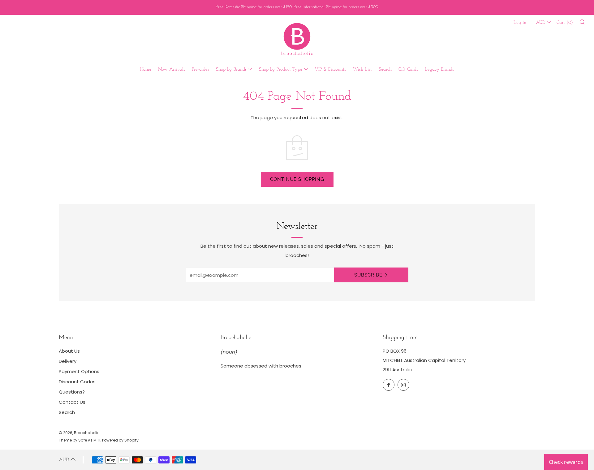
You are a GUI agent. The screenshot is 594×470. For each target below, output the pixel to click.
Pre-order (200, 69)
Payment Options (79, 371)
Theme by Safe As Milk (79, 440)
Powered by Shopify (120, 440)
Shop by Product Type (280, 69)
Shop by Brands (231, 69)
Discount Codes (77, 381)
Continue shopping (297, 179)
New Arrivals (171, 69)
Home (145, 69)
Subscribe (368, 275)
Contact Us (72, 402)
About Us (69, 351)
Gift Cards (408, 69)
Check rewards (566, 462)
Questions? (72, 392)
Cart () (565, 22)
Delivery (67, 361)
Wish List (362, 69)
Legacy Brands (439, 69)
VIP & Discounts (330, 69)
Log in (520, 22)
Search (385, 69)
